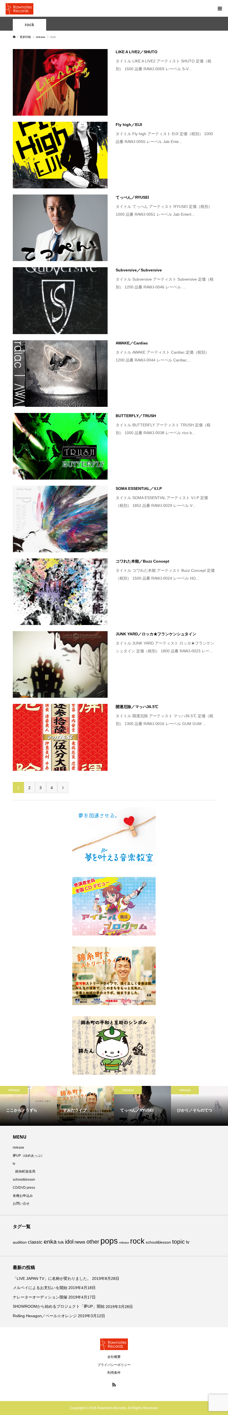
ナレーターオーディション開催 (40, 1297)
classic (35, 1242)
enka (50, 1241)
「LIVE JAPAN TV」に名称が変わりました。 (52, 1278)
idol (69, 1242)
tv (14, 1164)
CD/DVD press (24, 1188)
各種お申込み (23, 1196)
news (80, 1242)
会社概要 (114, 1357)
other (92, 1242)
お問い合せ (21, 1203)
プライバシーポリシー (114, 1365)
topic (178, 1241)
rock (29, 24)
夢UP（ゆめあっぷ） (28, 1156)
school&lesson (24, 1179)
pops (109, 1240)
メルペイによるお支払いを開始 (40, 1287)
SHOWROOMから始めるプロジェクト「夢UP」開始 (59, 1306)
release (18, 1147)
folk (61, 1242)
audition (20, 1242)
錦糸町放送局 (25, 1171)
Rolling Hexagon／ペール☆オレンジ (45, 1316)
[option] (28, 1106)
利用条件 (114, 1373)
